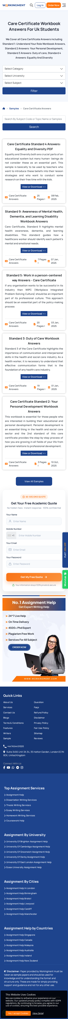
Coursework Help (15, 820)
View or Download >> (34, 186)
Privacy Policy (41, 722)
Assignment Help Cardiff (19, 908)
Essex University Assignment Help (24, 867)
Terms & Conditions (13, 722)
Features (8, 728)
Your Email (11, 543)
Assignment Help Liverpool (20, 903)
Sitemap (38, 733)
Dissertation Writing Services (21, 799)
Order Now (53, 5)
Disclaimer (39, 717)
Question (39, 702)
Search (34, 127)
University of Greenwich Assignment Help (28, 851)
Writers (7, 733)
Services (7, 707)
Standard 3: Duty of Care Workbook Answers (34, 340)
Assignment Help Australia (20, 950)
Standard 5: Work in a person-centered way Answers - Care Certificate (34, 277)
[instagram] (22, 767)
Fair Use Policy (41, 728)
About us (8, 702)
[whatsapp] (13, 767)
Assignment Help (15, 794)
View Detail (37, 1013)
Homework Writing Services (20, 815)
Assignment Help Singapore (20, 934)
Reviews (38, 738)
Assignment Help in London (20, 888)
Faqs (36, 707)
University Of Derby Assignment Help (25, 856)
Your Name (11, 514)
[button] (32, 5)
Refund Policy (41, 712)
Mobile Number (14, 528)
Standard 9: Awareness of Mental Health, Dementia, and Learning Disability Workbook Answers (34, 216)
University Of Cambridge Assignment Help (28, 846)
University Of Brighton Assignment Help (27, 841)
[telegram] (17, 767)
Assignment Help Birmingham (21, 893)
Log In (40, 5)
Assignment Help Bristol (18, 898)
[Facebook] (4, 767)
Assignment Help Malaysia (19, 945)
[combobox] (11, 535)
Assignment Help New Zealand (22, 960)
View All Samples (34, 481)
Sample (7, 738)
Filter (34, 91)
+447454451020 (15, 746)
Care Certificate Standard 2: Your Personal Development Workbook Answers (34, 406)
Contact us (9, 712)
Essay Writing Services (18, 810)
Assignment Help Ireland (19, 955)
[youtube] (8, 767)
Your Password (13, 557)
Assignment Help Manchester (21, 913)
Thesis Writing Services (18, 805)
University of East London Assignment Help (28, 862)
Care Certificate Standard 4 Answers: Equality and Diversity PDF (34, 146)
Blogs (6, 717)
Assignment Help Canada (19, 939)
